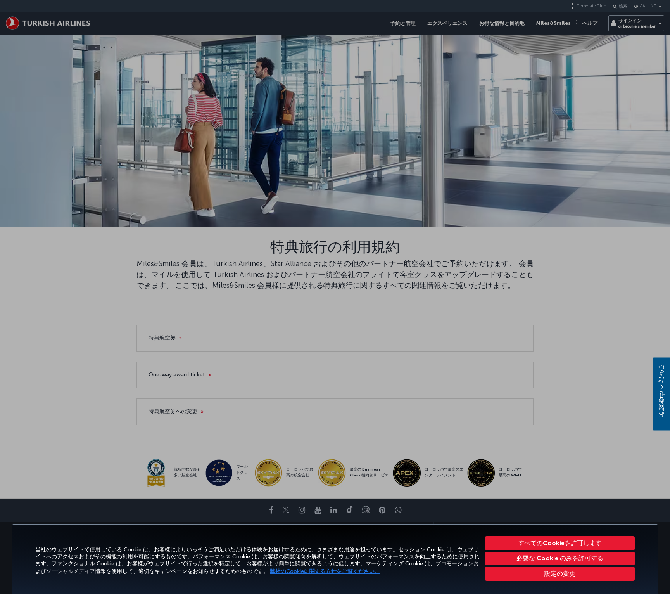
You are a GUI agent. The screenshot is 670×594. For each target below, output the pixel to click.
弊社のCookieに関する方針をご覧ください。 (325, 571)
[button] (560, 574)
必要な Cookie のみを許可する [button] (559, 558)
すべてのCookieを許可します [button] (560, 543)
